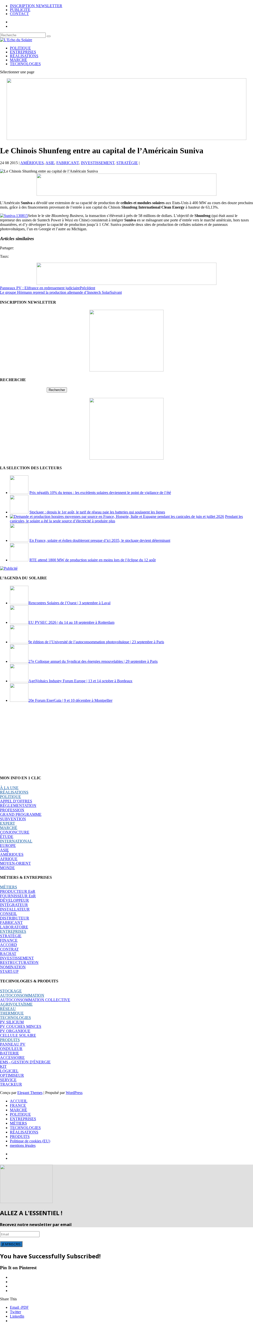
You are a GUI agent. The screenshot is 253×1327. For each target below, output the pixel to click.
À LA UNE (9, 788)
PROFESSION (12, 810)
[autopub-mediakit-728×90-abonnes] (126, 283)
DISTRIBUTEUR (14, 918)
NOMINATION (13, 967)
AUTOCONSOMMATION (22, 995)
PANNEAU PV (12, 1044)
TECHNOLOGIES (25, 64)
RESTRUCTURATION (19, 962)
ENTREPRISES (23, 52)
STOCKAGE (11, 991)
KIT (3, 1066)
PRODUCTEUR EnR (17, 891)
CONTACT (19, 14)
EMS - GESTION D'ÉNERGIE (25, 1062)
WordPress (74, 1093)
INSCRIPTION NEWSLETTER (36, 6)
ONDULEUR (11, 1049)
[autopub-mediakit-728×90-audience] (126, 194)
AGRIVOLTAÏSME (16, 1004)
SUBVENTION (13, 819)
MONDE (7, 868)
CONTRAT (9, 949)
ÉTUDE (6, 837)
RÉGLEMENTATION (18, 805)
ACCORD (8, 945)
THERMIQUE (12, 1013)
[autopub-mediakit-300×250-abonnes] (126, 458)
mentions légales (23, 1145)
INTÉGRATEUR (14, 905)
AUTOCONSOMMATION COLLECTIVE (35, 1000)
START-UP (9, 971)
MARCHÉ (18, 60)
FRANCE (18, 1105)
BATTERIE (9, 1053)
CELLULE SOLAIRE (18, 1035)
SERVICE (8, 1080)
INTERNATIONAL (16, 841)
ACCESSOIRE (12, 1057)
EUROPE (8, 845)
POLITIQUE (20, 48)
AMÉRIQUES (32, 163)
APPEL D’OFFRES (16, 801)
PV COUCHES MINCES (20, 1026)
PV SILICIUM (12, 1022)
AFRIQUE (9, 859)
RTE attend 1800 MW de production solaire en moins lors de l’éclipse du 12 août (92, 560)
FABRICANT (67, 163)
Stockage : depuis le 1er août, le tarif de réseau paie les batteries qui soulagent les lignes (97, 512)
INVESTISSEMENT (97, 163)
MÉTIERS (8, 887)
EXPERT (7, 823)
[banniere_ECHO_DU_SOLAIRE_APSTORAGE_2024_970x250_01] (126, 139)
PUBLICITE (20, 10)
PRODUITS (10, 1040)
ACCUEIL (18, 1101)
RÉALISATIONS (24, 56)
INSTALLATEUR (15, 909)
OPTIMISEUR (12, 1075)
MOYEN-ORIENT (15, 863)
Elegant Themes (29, 1093)
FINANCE (9, 940)
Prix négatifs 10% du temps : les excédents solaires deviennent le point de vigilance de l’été (100, 492)
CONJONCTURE (14, 832)
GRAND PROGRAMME (21, 814)
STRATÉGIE (127, 163)
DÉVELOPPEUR (14, 900)
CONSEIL (8, 914)
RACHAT (8, 954)
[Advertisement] (126, 739)
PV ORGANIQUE (15, 1031)
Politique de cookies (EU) (30, 1141)
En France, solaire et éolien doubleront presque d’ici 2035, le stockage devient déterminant (99, 540)
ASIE (49, 163)
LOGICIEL (9, 1071)
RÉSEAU (8, 1009)
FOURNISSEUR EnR (18, 896)
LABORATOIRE (14, 927)
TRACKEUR (11, 1084)
